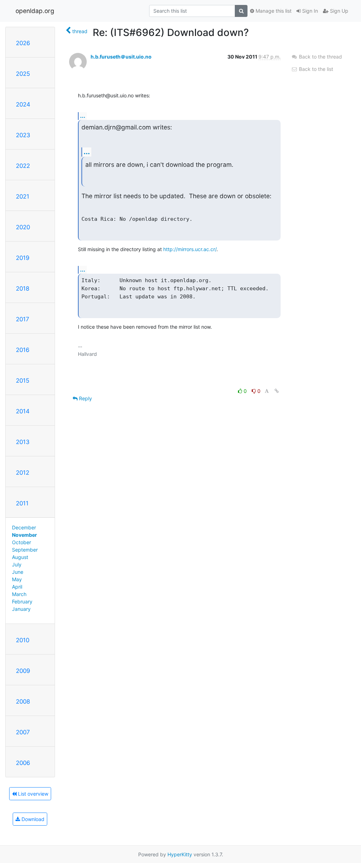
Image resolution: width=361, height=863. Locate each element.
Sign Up (338, 11)
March (19, 594)
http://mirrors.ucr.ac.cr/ (189, 249)
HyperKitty (179, 854)
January (21, 609)
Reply (85, 398)
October (21, 542)
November (24, 535)
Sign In (309, 11)
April (17, 587)
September (25, 550)
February (22, 601)
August (20, 557)
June (17, 572)
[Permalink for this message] (277, 391)
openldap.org (35, 10)
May (17, 579)
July (17, 564)
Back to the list (315, 69)
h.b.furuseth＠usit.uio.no (121, 57)
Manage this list (273, 11)
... (82, 115)
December (24, 527)
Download (32, 819)
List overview (32, 794)
